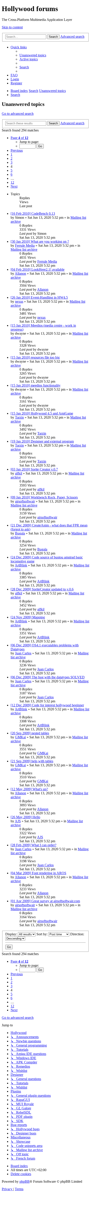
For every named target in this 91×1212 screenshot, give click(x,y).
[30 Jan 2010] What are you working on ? (40, 241)
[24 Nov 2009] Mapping (28, 617)
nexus (19, 301)
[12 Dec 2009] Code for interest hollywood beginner (47, 705)
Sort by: (42, 934)
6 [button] (11, 174)
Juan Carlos (23, 653)
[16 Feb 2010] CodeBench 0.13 (33, 213)
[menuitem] (32, 55)
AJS (18, 821)
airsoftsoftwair (25, 501)
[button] (19, 138)
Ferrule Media (25, 245)
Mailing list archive (24, 249)
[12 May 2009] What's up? (29, 789)
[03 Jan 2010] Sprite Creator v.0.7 (34, 469)
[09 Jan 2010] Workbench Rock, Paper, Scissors (44, 497)
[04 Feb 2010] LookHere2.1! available (37, 269)
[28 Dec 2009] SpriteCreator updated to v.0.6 (42, 589)
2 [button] (11, 158)
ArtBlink (21, 565)
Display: (11, 934)
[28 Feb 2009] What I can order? (33, 845)
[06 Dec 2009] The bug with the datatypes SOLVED (48, 677)
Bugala (20, 533)
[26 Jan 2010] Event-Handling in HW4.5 (39, 297)
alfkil (18, 473)
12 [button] (12, 182)
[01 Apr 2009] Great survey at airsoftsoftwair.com (45, 901)
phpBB (24, 1181)
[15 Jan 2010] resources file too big (35, 357)
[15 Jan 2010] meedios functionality (36, 385)
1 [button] (11, 154)
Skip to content (12, 27)
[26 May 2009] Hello (25, 817)
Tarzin (19, 417)
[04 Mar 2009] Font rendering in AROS (38, 873)
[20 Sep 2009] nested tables (30, 733)
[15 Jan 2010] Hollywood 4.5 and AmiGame (42, 413)
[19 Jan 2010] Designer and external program (42, 441)
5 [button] (11, 170)
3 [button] (11, 162)
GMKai (20, 737)
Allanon (20, 273)
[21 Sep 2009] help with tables (32, 761)
